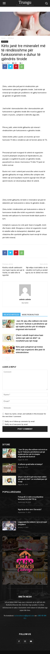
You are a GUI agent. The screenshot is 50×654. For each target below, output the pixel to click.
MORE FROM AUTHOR (30, 315)
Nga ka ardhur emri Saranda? (30, 509)
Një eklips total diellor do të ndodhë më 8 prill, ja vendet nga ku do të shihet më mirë (36, 270)
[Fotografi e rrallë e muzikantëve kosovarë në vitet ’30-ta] (9, 500)
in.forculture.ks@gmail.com (24, 615)
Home (3, 38)
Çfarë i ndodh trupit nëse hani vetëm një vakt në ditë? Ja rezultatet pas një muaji (29, 338)
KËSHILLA (11, 38)
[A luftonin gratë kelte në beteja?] (9, 468)
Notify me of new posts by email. (16, 424)
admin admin (25, 299)
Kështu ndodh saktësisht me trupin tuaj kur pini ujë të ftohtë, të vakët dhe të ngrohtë (13, 271)
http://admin (25, 303)
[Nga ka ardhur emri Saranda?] (9, 513)
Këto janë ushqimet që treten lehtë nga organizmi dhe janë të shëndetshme (30, 350)
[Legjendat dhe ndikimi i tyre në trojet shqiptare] (9, 525)
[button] (46, 3)
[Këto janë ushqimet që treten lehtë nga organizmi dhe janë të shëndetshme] (8, 349)
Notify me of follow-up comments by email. (20, 421)
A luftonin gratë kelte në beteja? (30, 464)
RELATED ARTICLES (11, 315)
